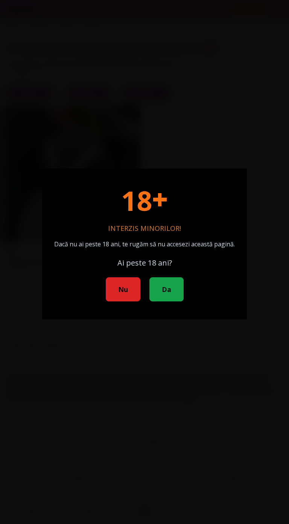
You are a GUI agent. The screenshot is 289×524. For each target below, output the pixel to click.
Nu (123, 289)
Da (166, 289)
